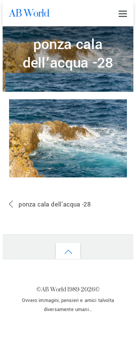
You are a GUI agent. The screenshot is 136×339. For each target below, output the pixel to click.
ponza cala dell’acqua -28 (68, 54)
